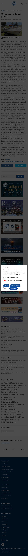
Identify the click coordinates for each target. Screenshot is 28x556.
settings (18, 274)
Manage (5, 288)
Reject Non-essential (15, 285)
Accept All (6, 285)
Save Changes (13, 288)
